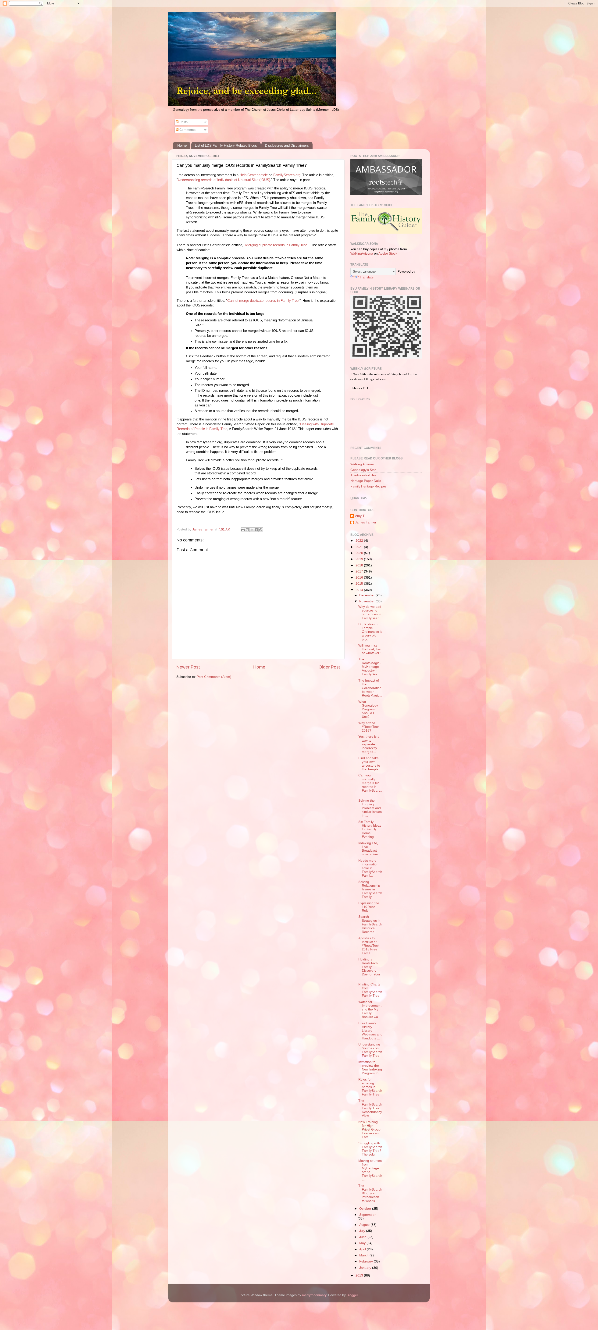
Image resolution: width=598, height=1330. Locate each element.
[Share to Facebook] (256, 529)
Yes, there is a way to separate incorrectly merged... (368, 744)
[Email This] (243, 529)
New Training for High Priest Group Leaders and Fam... (369, 1129)
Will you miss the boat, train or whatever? (370, 649)
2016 (360, 577)
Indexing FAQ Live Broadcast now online (368, 848)
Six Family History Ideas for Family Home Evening (369, 829)
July (362, 1231)
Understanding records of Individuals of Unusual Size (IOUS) (224, 180)
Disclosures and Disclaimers (287, 145)
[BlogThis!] (247, 529)
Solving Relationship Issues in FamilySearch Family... (370, 889)
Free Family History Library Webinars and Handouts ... (370, 1030)
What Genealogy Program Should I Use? (368, 709)
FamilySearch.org (286, 175)
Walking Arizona (362, 464)
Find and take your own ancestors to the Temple (369, 763)
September (367, 1214)
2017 (360, 571)
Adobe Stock (387, 253)
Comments (187, 130)
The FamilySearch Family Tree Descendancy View (370, 1108)
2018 (360, 565)
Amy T (360, 516)
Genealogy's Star (363, 470)
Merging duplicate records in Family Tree (276, 245)
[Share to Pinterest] (260, 529)
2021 (360, 547)
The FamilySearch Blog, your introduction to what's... (370, 1193)
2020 (360, 553)
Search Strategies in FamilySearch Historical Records (370, 924)
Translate (367, 277)
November (367, 601)
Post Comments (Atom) (214, 677)
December (367, 595)
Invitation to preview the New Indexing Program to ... (370, 1067)
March (364, 1255)
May (363, 1243)
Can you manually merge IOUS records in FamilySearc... (370, 785)
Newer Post (188, 667)
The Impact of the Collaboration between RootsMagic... (370, 688)
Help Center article (253, 175)
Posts (183, 122)
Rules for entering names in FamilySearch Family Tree (370, 1087)
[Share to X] (251, 529)
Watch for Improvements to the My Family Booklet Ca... (369, 1009)
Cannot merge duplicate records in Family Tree (263, 300)
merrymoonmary (314, 1295)
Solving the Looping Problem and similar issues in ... (370, 808)
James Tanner (365, 522)
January (365, 1268)
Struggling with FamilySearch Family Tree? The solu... (370, 1149)
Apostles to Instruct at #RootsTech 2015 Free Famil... (369, 945)
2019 (360, 559)
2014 (360, 590)
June (363, 1237)
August (364, 1225)
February (366, 1261)
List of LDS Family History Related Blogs (226, 145)
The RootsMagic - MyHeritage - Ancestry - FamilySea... (369, 667)
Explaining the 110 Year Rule (368, 906)
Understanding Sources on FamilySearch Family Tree (370, 1050)
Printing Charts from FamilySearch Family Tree (370, 990)
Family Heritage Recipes (368, 486)
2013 (360, 1275)
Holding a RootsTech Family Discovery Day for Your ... (369, 969)
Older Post (329, 667)
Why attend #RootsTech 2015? (369, 726)
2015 (360, 583)
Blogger (352, 1295)
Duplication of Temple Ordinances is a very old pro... (370, 631)
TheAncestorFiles (363, 475)
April (363, 1249)
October (365, 1208)
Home (182, 145)
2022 (360, 540)
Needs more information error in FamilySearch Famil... (370, 868)
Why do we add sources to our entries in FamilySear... (369, 612)
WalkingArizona (361, 253)
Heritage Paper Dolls (365, 481)
